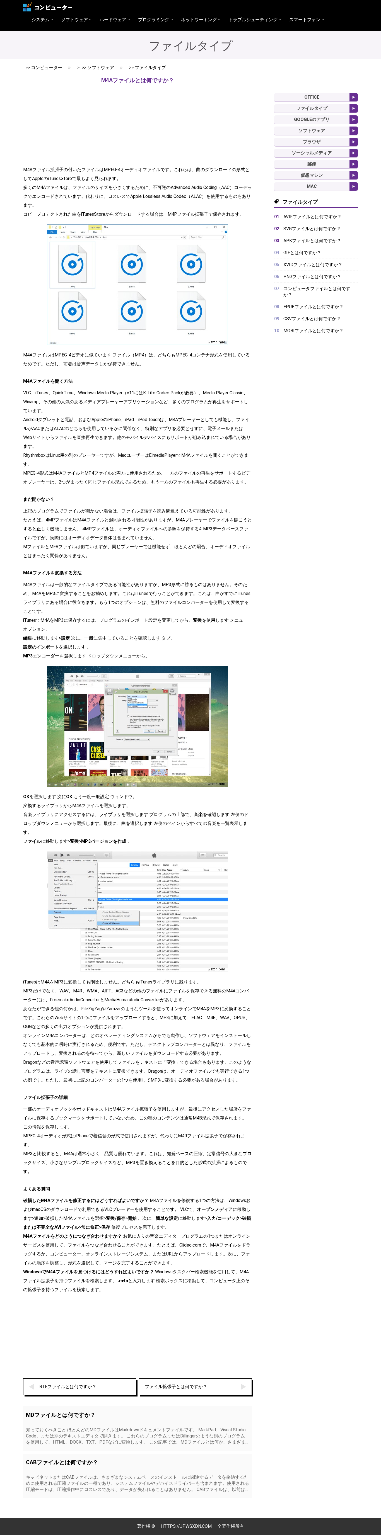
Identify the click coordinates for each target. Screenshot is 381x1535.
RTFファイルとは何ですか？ (68, 1386)
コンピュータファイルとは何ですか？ (316, 291)
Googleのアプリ (312, 119)
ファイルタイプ (150, 67)
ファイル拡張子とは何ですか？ (176, 1386)
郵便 (311, 164)
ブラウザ (312, 141)
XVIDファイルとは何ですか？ (313, 264)
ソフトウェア (100, 67)
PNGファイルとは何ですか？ (312, 276)
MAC (312, 186)
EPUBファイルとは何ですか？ (313, 306)
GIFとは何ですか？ (302, 252)
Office (311, 97)
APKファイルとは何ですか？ (312, 240)
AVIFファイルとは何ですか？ (312, 216)
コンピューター (46, 67)
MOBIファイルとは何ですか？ (313, 330)
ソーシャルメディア (312, 153)
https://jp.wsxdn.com (186, 1526)
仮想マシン (312, 175)
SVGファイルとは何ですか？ (312, 228)
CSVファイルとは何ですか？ (312, 318)
